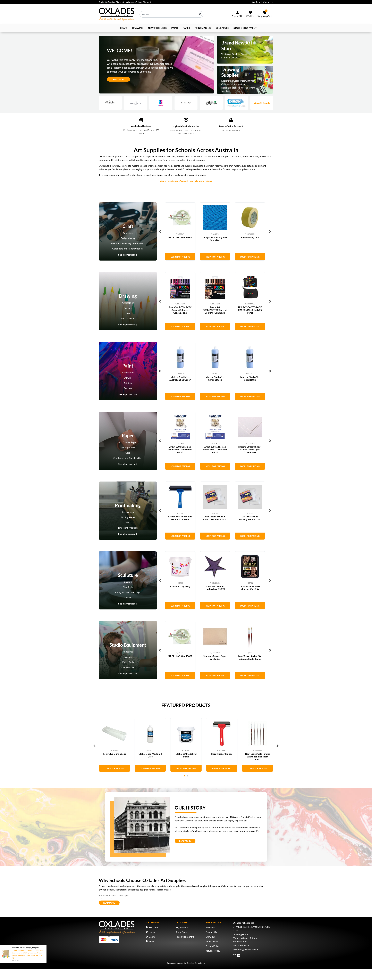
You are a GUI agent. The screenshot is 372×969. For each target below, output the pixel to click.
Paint (174, 27)
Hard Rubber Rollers (221, 753)
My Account (182, 927)
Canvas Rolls (127, 667)
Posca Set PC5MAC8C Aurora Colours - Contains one (180, 310)
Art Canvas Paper (128, 442)
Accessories (128, 302)
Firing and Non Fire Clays (127, 592)
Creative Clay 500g (180, 586)
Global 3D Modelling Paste (186, 755)
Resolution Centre (185, 936)
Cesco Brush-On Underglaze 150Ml (215, 587)
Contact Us (268, 2)
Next (270, 231)
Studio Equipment (245, 27)
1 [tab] (184, 775)
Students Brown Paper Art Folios (215, 657)
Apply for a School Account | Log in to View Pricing (186, 180)
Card (127, 452)
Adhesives (128, 232)
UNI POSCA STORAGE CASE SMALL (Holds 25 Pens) (250, 310)
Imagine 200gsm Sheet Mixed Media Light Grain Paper (249, 449)
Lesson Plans (127, 318)
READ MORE (187, 840)
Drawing (137, 27)
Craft (123, 27)
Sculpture (222, 27)
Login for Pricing (180, 257)
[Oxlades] (117, 14)
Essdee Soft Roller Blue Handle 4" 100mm (180, 518)
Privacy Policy (212, 946)
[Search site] (200, 14)
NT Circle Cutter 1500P (180, 237)
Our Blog (256, 2)
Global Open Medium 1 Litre (150, 755)
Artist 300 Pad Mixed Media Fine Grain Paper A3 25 (180, 449)
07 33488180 (243, 945)
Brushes (128, 388)
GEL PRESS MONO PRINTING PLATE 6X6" (215, 518)
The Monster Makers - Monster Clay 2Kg (250, 587)
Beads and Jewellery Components (128, 243)
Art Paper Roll (128, 447)
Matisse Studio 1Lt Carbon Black (215, 378)
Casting (128, 581)
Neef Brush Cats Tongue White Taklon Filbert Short (257, 756)
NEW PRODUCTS (157, 27)
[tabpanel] (114, 745)
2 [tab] (187, 775)
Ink (127, 522)
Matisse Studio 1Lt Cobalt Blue (249, 378)
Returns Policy (212, 950)
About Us (210, 927)
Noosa (152, 932)
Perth (151, 941)
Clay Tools (128, 587)
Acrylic (127, 377)
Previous (160, 231)
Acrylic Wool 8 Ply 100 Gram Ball (215, 238)
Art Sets (128, 382)
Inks (128, 313)
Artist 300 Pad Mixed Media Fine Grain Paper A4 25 (215, 449)
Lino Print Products (128, 527)
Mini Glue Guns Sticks (114, 753)
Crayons (128, 307)
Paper (186, 27)
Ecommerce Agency (175, 963)
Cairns (152, 936)
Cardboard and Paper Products (127, 248)
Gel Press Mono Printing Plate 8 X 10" (250, 518)
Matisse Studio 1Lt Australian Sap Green (180, 378)
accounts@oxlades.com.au (246, 949)
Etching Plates (128, 517)
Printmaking (203, 27)
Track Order (182, 932)
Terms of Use (211, 941)
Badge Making (128, 238)
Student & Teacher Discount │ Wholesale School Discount (125, 2)
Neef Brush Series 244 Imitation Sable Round (249, 657)
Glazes (128, 597)
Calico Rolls (128, 662)
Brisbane (153, 927)
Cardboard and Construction (127, 458)
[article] (180, 231)
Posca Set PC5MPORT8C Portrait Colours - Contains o (215, 310)
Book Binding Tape (249, 237)
